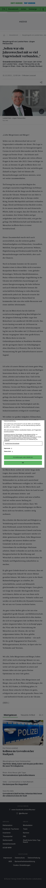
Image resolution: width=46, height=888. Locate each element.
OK (23, 462)
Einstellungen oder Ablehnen (23, 457)
